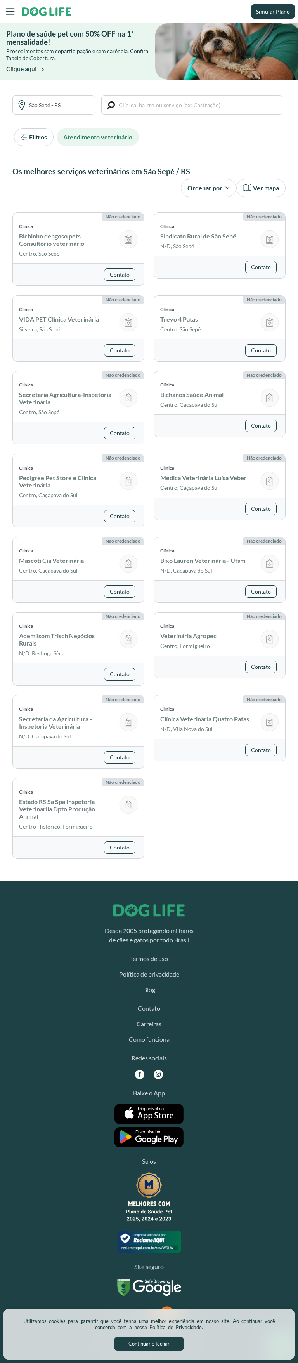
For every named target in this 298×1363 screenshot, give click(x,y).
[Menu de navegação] (10, 11)
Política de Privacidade (175, 1327)
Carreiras (149, 1023)
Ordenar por (205, 187)
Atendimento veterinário (97, 137)
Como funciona (149, 1039)
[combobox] (59, 105)
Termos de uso (149, 958)
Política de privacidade (149, 974)
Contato (149, 1008)
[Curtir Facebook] (139, 1074)
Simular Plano (273, 11)
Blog (149, 989)
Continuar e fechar (149, 1343)
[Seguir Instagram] (158, 1074)
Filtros (37, 137)
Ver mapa (266, 187)
